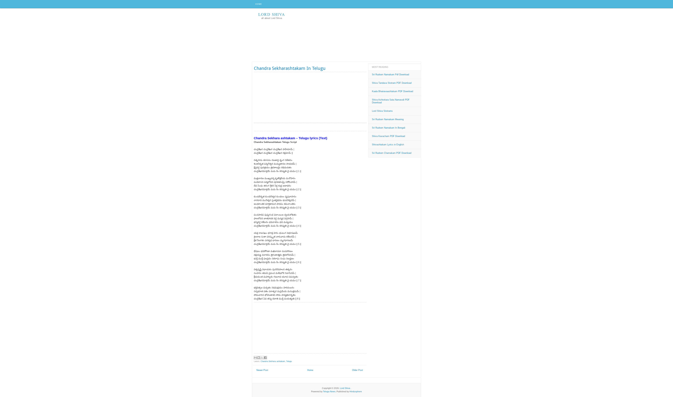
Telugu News (329, 391)
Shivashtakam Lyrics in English (388, 144)
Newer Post (262, 370)
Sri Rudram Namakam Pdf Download (390, 74)
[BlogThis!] (258, 357)
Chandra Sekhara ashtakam (273, 361)
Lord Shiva (271, 14)
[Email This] (255, 357)
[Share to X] (262, 357)
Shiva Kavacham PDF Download (388, 136)
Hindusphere (355, 391)
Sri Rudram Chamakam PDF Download (391, 153)
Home (258, 4)
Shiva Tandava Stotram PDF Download (392, 83)
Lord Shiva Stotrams (382, 111)
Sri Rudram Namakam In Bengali (388, 127)
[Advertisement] (357, 35)
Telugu (289, 361)
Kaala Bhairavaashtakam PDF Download (392, 91)
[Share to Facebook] (265, 357)
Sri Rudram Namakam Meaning (388, 119)
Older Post (357, 370)
